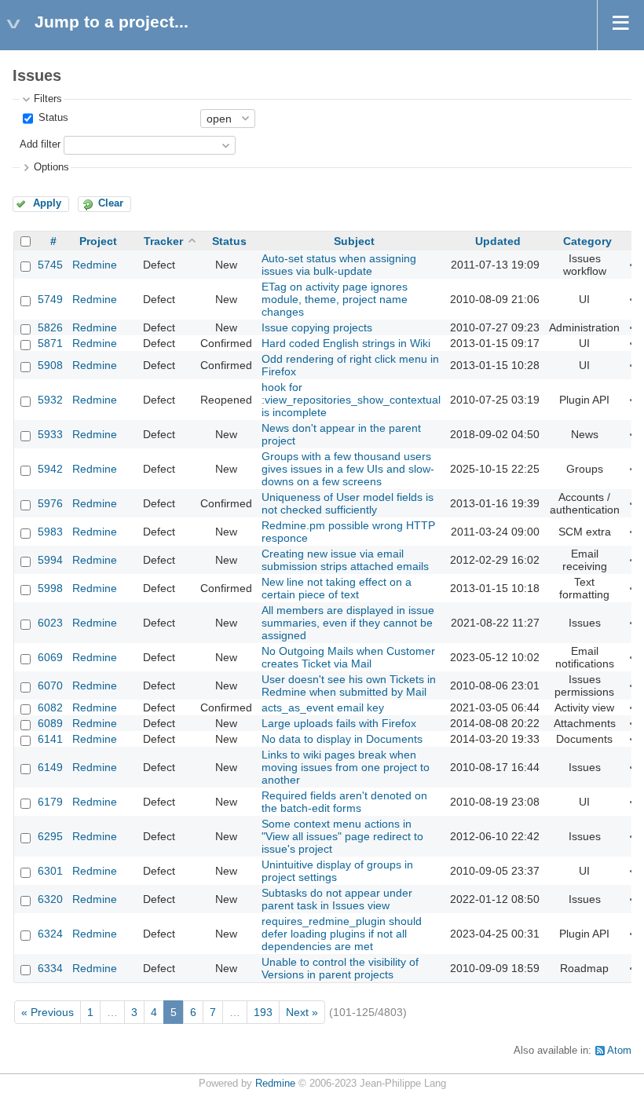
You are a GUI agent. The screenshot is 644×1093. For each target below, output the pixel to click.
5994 (50, 560)
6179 (50, 801)
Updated (498, 241)
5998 (50, 588)
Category (587, 241)
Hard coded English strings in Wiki (346, 343)
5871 (50, 343)
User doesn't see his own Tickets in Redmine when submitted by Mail (349, 685)
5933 (50, 434)
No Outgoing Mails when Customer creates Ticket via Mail (348, 657)
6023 (50, 622)
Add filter (40, 144)
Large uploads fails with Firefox (339, 723)
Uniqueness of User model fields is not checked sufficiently (348, 503)
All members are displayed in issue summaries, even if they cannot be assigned (348, 623)
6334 (50, 968)
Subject (354, 241)
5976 (50, 503)
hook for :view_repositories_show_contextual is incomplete (351, 400)
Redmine (94, 264)
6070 (50, 685)
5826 (50, 327)
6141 (50, 739)
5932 (50, 399)
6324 (50, 933)
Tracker (163, 241)
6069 (50, 657)
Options (51, 167)
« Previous (47, 1012)
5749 (50, 299)
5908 (50, 365)
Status (51, 117)
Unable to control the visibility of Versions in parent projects (340, 968)
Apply (47, 203)
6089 (50, 723)
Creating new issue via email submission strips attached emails (345, 559)
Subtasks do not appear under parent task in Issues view (337, 899)
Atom (619, 1050)
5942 (50, 468)
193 (263, 1012)
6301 (50, 871)
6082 (50, 707)
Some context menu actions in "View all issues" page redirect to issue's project (342, 836)
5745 (50, 264)
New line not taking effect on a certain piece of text (337, 588)
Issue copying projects (317, 327)
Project (98, 241)
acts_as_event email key (323, 707)
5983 (50, 531)
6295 (50, 836)
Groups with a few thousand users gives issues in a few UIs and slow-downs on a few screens (348, 469)
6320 (50, 899)
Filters (48, 98)
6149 (50, 767)
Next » (302, 1012)
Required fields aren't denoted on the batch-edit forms (344, 801)
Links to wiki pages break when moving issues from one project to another (346, 767)
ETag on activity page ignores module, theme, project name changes (335, 299)
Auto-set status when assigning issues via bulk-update (339, 264)
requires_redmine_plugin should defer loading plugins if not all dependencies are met (342, 933)
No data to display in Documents (342, 739)
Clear (110, 203)
